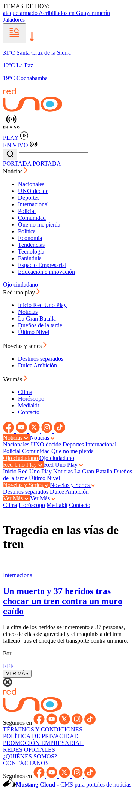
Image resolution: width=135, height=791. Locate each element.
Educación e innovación (46, 272)
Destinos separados (40, 358)
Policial (27, 211)
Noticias (28, 312)
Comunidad (32, 218)
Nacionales (31, 184)
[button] (14, 33)
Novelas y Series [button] (23, 485)
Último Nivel (33, 332)
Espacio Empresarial (42, 265)
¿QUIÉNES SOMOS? (30, 756)
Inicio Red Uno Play (42, 305)
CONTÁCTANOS (26, 763)
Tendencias (31, 245)
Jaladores (14, 19)
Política (27, 231)
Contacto (28, 412)
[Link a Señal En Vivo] (67, 122)
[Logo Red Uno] (32, 109)
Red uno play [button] (19, 292)
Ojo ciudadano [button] (21, 458)
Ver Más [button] (13, 498)
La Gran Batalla (37, 318)
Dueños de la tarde (40, 325)
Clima (25, 392)
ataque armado (21, 13)
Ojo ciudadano (20, 284)
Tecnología (31, 251)
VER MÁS (17, 673)
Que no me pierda (39, 224)
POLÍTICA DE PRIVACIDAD (41, 736)
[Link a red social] (9, 431)
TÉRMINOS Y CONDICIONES (42, 729)
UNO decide (33, 191)
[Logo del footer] (32, 710)
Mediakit (28, 405)
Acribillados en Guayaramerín (74, 13)
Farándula (30, 258)
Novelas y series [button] (23, 346)
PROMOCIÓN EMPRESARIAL (43, 743)
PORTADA (17, 163)
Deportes (28, 197)
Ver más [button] (13, 379)
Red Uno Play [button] (20, 464)
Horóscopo (31, 399)
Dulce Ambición (37, 365)
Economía (30, 238)
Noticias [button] (13, 171)
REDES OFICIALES (29, 749)
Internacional (33, 204)
